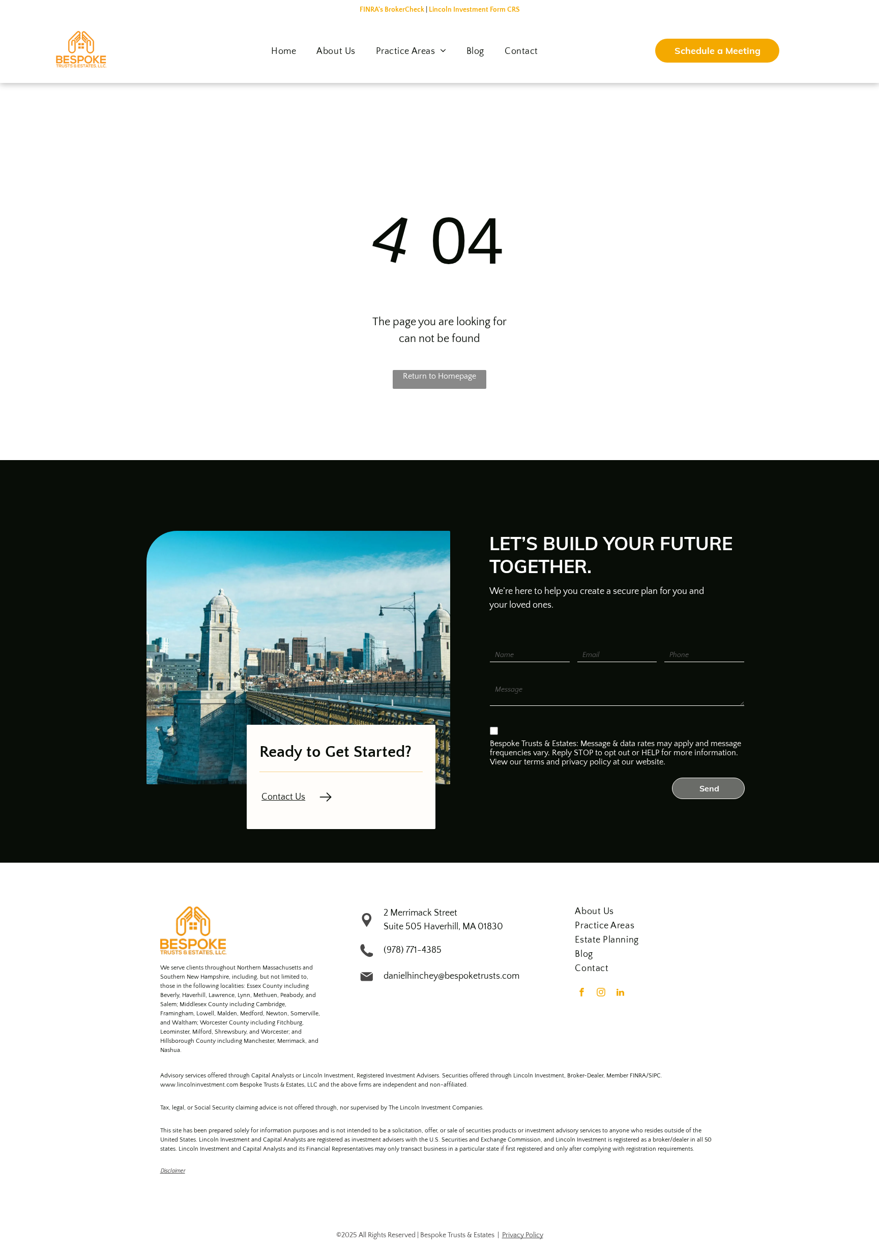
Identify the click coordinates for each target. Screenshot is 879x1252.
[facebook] (581, 994)
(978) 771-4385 (413, 950)
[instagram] (600, 994)
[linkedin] (620, 994)
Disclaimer (172, 1170)
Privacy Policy (522, 1235)
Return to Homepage (439, 376)
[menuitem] (283, 51)
